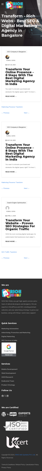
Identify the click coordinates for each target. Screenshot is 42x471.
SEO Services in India (9, 340)
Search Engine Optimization (16, 203)
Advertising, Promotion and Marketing (15, 332)
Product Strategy (8, 385)
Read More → (11, 96)
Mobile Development (9, 369)
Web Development (8, 373)
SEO (3, 252)
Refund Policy (20, 465)
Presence (12, 107)
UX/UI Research (7, 377)
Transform (19, 107)
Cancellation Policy (32, 465)
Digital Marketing (8, 336)
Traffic (7, 252)
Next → (26, 113)
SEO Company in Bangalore (16, 52)
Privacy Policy (6, 467)
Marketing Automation (10, 329)
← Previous (5, 113)
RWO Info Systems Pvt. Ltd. (25, 455)
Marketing (4, 107)
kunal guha (10, 60)
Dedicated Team (7, 381)
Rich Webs (9, 301)
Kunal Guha (10, 211)
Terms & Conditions (8, 465)
